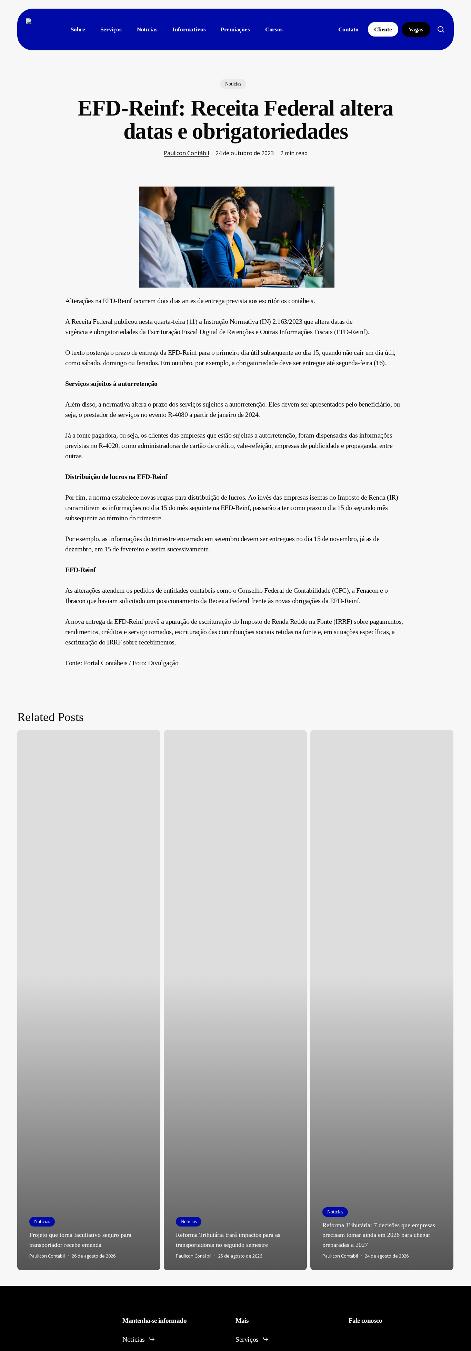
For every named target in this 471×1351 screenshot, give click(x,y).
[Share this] (43, 194)
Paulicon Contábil (186, 153)
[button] (138, 1339)
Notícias (233, 84)
